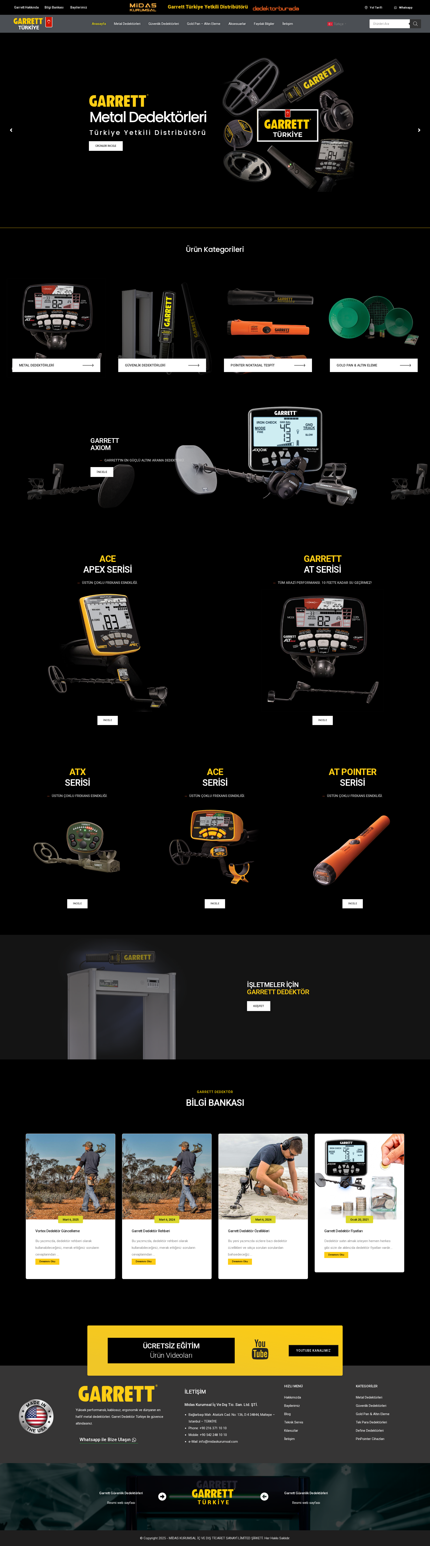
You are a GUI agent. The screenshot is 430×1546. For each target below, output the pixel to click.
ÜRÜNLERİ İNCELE (105, 146)
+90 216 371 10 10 (213, 1428)
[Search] (415, 23)
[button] (88, 365)
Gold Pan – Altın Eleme (203, 24)
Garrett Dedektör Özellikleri (248, 1231)
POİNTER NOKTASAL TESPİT (253, 365)
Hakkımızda (292, 1397)
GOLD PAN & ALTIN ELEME (357, 365)
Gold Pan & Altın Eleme (372, 1414)
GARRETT (104, 440)
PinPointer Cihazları (370, 1439)
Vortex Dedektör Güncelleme (57, 1231)
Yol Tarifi (376, 7)
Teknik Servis (293, 1422)
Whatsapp (406, 7)
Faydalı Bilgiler (264, 24)
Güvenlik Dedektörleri (163, 24)
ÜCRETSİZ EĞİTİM (171, 1346)
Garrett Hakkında (26, 7)
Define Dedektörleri (370, 1431)
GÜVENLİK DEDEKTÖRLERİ (145, 365)
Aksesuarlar (237, 24)
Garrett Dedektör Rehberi (151, 1231)
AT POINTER (352, 772)
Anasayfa (99, 24)
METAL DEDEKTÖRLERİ (36, 365)
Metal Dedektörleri (127, 24)
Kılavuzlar (291, 1431)
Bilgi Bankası (54, 7)
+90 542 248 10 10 (213, 1435)
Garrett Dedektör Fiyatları (343, 1231)
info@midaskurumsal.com (218, 1442)
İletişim (287, 24)
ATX (77, 772)
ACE (107, 559)
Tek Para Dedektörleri (371, 1422)
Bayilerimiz (78, 7)
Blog (287, 1414)
